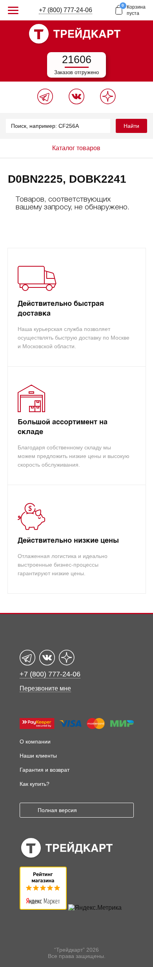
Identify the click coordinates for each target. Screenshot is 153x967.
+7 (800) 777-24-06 (65, 10)
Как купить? (34, 784)
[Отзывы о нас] (43, 907)
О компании (35, 741)
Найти (131, 126)
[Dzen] (108, 102)
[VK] (76, 102)
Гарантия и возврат (44, 770)
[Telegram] (45, 102)
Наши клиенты (38, 756)
